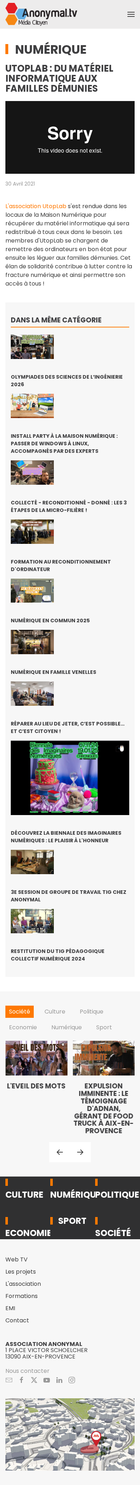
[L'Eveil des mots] (36, 1088)
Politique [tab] (91, 1011)
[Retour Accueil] (41, 14)
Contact (17, 1320)
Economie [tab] (23, 1027)
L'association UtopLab (35, 206)
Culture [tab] (55, 1011)
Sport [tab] (104, 1027)
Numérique (51, 49)
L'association (23, 1284)
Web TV (16, 1259)
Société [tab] (19, 1011)
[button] (131, 14)
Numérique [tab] (66, 1027)
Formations (21, 1296)
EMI (10, 1308)
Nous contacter (27, 1371)
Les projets (20, 1272)
